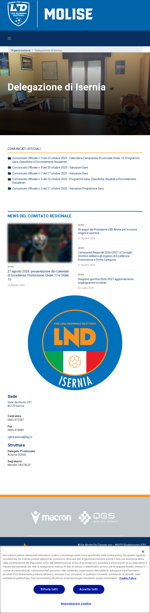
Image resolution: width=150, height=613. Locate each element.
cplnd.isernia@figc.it (20, 437)
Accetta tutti (88, 589)
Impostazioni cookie (76, 603)
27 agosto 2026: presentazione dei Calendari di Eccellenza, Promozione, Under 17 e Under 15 (38, 275)
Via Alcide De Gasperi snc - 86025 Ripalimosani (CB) (113, 545)
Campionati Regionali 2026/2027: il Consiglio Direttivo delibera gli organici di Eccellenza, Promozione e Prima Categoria (105, 256)
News (11, 266)
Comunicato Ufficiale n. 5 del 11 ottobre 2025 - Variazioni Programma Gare (58, 188)
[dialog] (75, 579)
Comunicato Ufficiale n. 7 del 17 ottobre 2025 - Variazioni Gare (50, 173)
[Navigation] (57, 38)
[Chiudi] (143, 551)
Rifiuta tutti (49, 589)
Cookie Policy (127, 578)
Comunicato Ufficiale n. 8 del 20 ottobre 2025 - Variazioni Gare (50, 167)
